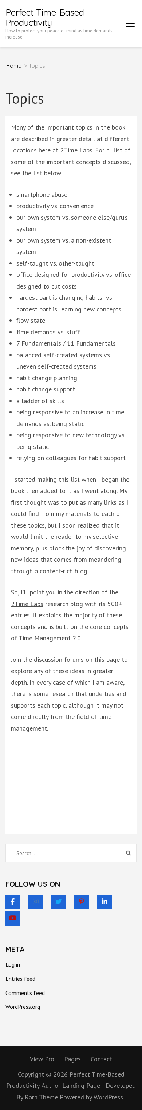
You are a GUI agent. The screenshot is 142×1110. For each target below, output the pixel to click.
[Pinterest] (81, 902)
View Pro (42, 1059)
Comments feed (25, 992)
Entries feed (20, 978)
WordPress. (109, 1097)
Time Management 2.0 (50, 638)
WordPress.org (22, 1006)
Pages (72, 1059)
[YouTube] (12, 918)
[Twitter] (58, 902)
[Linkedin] (104, 902)
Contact (101, 1059)
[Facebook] (12, 902)
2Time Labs (27, 604)
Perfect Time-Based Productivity (44, 17)
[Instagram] (35, 902)
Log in (12, 964)
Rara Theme (42, 1097)
